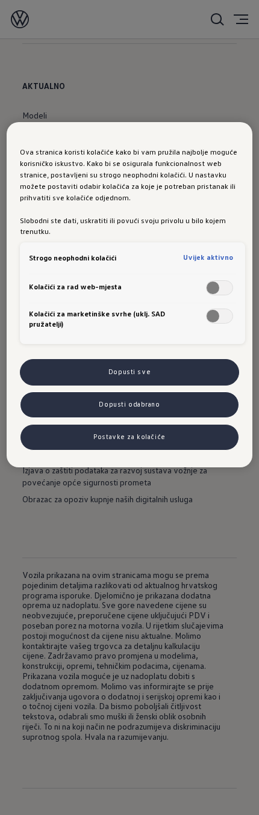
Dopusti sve (129, 372)
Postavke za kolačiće (129, 436)
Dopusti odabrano (129, 404)
